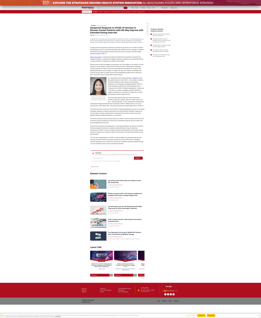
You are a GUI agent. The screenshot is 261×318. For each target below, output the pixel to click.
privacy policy (117, 161)
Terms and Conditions (105, 290)
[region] (130, 315)
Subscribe (137, 158)
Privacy (102, 292)
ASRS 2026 (134, 11)
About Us (84, 288)
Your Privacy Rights (123, 292)
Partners (149, 7)
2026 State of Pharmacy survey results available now (121, 11)
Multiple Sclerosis (95, 166)
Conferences (143, 7)
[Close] (258, 315)
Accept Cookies (211, 315)
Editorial (84, 292)
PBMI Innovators (107, 11)
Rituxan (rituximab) (95, 57)
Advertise (84, 290)
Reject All (201, 315)
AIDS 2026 (100, 11)
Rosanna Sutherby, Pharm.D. (116, 185)
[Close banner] (259, 2)
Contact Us (103, 288)
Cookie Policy (58, 316)
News (133, 7)
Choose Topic (86, 11)
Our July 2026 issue (141, 11)
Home (158, 301)
